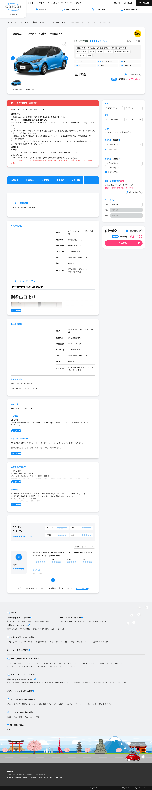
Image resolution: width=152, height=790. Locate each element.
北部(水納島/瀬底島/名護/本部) (53, 682)
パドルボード (103, 663)
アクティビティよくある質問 (19, 691)
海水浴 (26, 666)
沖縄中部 (81, 621)
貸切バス (61, 666)
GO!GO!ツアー (12, 22)
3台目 (107, 215)
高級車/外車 (96, 642)
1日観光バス (47, 663)
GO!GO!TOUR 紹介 (56, 777)
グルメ (78, 3)
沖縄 (37, 717)
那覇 (8, 682)
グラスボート (70, 666)
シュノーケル (11, 663)
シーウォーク (127, 663)
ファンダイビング (82, 663)
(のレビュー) (107, 41)
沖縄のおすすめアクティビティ (20, 679)
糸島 (52, 629)
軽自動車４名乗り (41, 642)
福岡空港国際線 (25, 629)
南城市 (105, 682)
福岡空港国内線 (12, 629)
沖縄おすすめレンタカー (70, 617)
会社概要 (10, 777)
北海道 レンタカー (39, 22)
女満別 (35, 621)
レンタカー (32, 3)
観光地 (24, 704)
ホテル (71, 3)
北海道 (112, 682)
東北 (15, 717)
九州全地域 (60, 629)
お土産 (60, 704)
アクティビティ (45, 3)
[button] (13, 58)
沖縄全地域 (103, 621)
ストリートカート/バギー (39, 666)
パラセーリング (36, 663)
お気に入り (116, 3)
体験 (94, 704)
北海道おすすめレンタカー (18, 617)
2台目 (106, 210)
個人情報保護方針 (21, 777)
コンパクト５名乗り (27, 642)
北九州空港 (45, 629)
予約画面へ (123, 243)
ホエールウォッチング (14, 666)
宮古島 (89, 621)
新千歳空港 (10, 621)
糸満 (99, 682)
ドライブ (17, 704)
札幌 (18, 621)
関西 (26, 717)
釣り (55, 663)
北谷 (67, 682)
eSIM (55, 3)
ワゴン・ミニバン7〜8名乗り (59, 642)
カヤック (94, 663)
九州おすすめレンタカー (17, 625)
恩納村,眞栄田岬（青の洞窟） (31, 682)
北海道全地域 (44, 621)
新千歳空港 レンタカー (57, 22)
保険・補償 (42, 704)
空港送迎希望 (113, 149)
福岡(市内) (35, 629)
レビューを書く (81, 588)
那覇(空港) (63, 621)
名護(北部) (72, 621)
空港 (110, 704)
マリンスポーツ (116, 663)
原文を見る (36, 570)
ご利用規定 (33, 777)
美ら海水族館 (75, 682)
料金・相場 (52, 704)
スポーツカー (85, 642)
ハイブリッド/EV (12, 642)
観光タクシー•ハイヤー (66, 663)
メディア (62, 3)
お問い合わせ (43, 777)
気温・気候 (102, 704)
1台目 (106, 204)
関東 (20, 717)
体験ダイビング (23, 663)
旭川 (29, 621)
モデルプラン (86, 704)
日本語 (129, 3)
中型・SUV (75, 642)
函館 (23, 621)
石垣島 (95, 621)
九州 (31, 717)
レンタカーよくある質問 (17, 650)
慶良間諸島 (16, 682)
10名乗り (106, 642)
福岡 (118, 682)
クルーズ (52, 666)
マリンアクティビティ (72, 704)
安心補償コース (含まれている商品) (120, 185)
